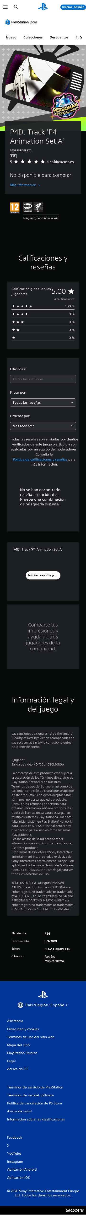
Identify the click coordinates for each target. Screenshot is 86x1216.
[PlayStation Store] (22, 22)
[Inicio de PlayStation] (43, 7)
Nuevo (11, 37)
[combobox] (43, 379)
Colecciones (33, 37)
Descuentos (59, 37)
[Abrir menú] (5, 7)
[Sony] (75, 1213)
